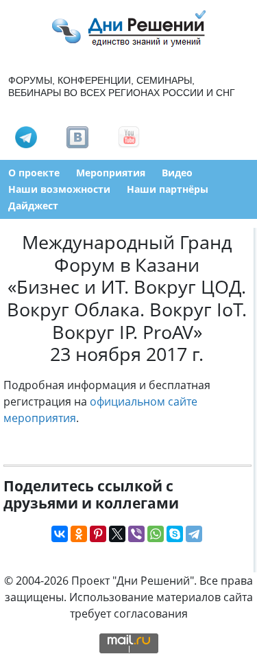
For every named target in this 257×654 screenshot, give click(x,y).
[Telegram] (194, 534)
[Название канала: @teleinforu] (26, 135)
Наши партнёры (168, 189)
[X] (117, 534)
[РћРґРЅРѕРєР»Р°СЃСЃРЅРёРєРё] (79, 534)
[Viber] (136, 534)
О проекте (34, 172)
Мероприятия (111, 172)
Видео (177, 172)
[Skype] (175, 534)
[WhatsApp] (155, 534)
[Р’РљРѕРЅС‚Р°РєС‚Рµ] (59, 534)
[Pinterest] (98, 534)
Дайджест (33, 205)
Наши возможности (59, 189)
